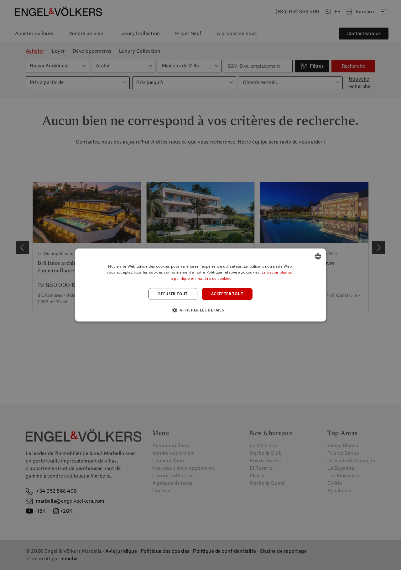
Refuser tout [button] (173, 293)
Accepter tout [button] (227, 293)
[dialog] (200, 285)
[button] (200, 310)
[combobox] (318, 256)
